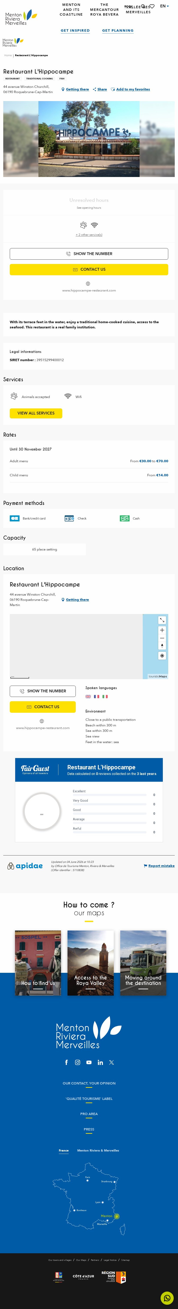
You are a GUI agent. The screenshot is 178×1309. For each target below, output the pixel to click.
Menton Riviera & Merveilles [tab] (98, 1150)
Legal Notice (110, 1260)
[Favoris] (152, 6)
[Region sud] (114, 1277)
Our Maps (81, 1260)
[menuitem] (21, 17)
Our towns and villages (59, 1260)
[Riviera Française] (58, 1277)
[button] (143, 6)
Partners (95, 1260)
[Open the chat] (167, 1298)
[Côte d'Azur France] (83, 1277)
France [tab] (64, 1150)
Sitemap (125, 1260)
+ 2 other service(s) (89, 235)
